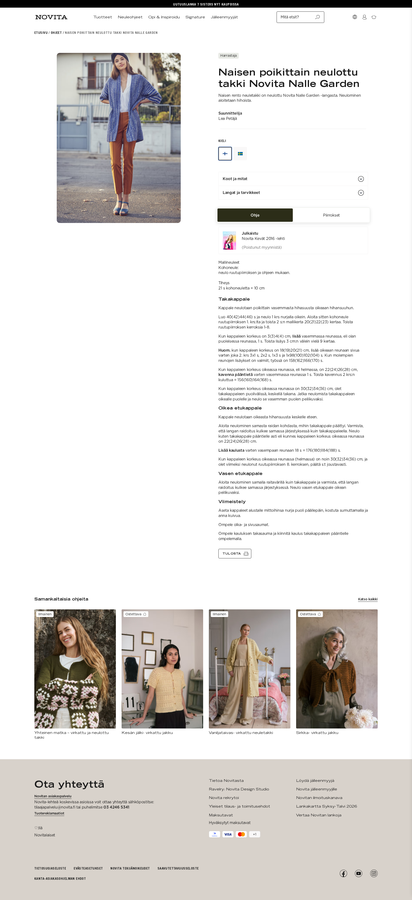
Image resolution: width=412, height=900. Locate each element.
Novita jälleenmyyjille (316, 789)
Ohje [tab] (255, 215)
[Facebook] (343, 873)
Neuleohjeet (130, 17)
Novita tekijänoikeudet (130, 868)
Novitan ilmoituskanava (319, 797)
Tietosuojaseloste (50, 868)
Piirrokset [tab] (331, 215)
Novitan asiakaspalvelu (53, 796)
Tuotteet (102, 17)
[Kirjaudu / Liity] (364, 17)
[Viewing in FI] (225, 153)
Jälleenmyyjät (224, 17)
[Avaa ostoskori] (374, 17)
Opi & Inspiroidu (164, 17)
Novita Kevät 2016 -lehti (263, 238)
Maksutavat (221, 815)
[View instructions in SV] (240, 153)
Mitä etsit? (290, 17)
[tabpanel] (293, 392)
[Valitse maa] (355, 17)
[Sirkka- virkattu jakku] (337, 672)
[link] (293, 240)
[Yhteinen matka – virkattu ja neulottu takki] (75, 674)
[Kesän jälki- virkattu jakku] (162, 672)
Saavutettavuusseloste (178, 868)
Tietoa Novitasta (226, 780)
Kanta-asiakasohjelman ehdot (60, 878)
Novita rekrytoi (224, 797)
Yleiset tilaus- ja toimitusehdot (239, 806)
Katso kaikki (368, 599)
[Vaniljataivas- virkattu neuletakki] (249, 672)
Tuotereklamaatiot (49, 813)
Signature (195, 17)
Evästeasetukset (88, 868)
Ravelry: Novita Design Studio (239, 789)
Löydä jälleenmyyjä (315, 780)
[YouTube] (358, 873)
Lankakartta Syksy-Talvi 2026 (326, 806)
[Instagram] (374, 873)
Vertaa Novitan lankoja (318, 815)
